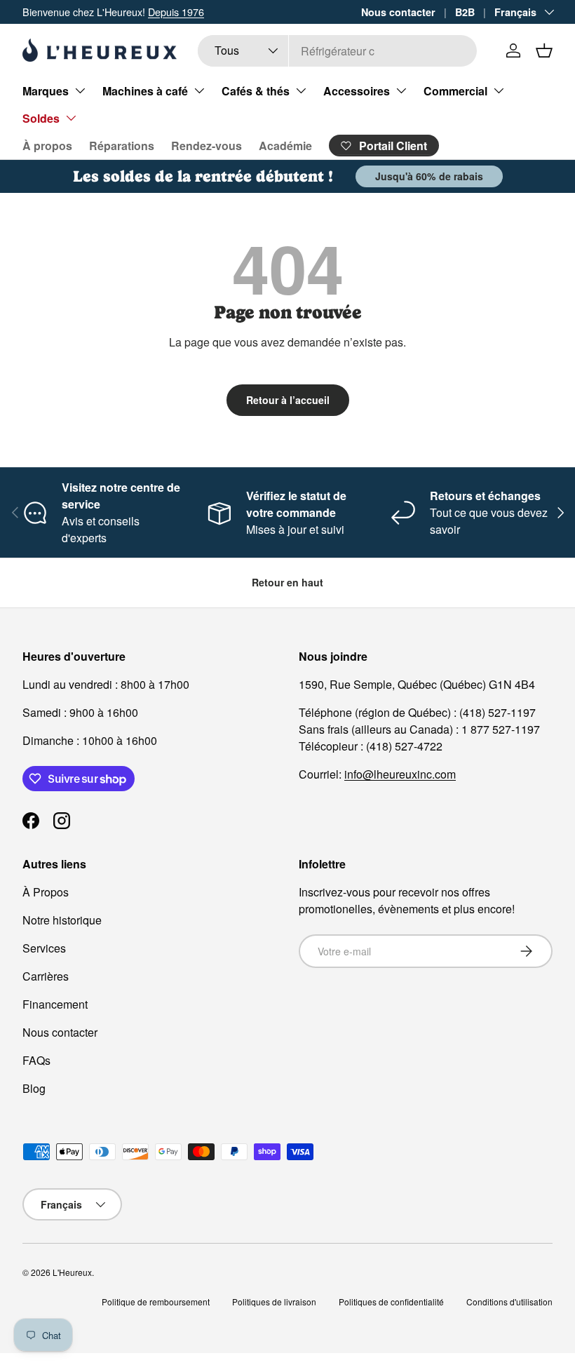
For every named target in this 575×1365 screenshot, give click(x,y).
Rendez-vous (206, 145)
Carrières (45, 976)
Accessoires (356, 91)
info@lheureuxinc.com (400, 774)
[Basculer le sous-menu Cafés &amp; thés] (300, 90)
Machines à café (145, 91)
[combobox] (337, 51)
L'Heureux (72, 1272)
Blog (34, 1088)
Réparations (121, 145)
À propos (47, 145)
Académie (285, 145)
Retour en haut (287, 582)
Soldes (41, 118)
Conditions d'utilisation (509, 1301)
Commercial (455, 91)
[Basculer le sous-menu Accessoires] (401, 90)
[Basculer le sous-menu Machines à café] (199, 90)
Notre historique (62, 920)
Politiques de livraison (274, 1301)
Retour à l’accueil (288, 400)
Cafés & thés (256, 91)
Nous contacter (398, 12)
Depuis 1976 (176, 11)
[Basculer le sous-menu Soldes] (70, 117)
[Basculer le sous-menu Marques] (80, 90)
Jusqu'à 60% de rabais (429, 176)
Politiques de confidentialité (391, 1301)
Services (44, 948)
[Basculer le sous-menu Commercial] (498, 90)
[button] (544, 50)
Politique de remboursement (156, 1301)
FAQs (36, 1060)
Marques (45, 91)
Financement (55, 1004)
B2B (465, 12)
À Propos (45, 892)
